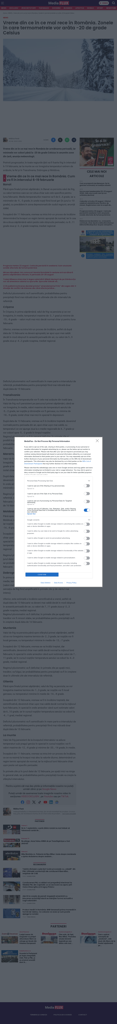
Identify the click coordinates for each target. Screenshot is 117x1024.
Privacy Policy (71, 583)
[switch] (87, 485)
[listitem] (58, 480)
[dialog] (58, 512)
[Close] (98, 441)
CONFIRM (42, 574)
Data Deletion (46, 583)
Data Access (58, 583)
